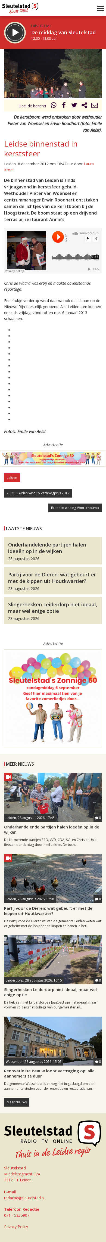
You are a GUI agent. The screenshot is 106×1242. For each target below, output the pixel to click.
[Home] (20, 7)
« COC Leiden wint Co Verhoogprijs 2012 (38, 493)
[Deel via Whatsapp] (53, 105)
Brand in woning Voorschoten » (75, 507)
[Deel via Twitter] (74, 105)
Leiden (12, 477)
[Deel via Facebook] (64, 105)
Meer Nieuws (17, 1102)
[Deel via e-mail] (94, 105)
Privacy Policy (16, 1226)
